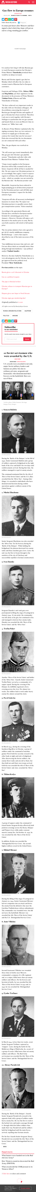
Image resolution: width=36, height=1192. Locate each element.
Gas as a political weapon (10, 277)
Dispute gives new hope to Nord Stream (16, 293)
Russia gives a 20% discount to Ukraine (15, 272)
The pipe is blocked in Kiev (11, 282)
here (14, 1188)
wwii (5, 1146)
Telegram (23, 22)
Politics (6, 315)
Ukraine (15, 315)
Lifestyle (18, 13)
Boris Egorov (21, 361)
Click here (6, 1174)
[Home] (3, 2)
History (18, 359)
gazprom (28, 311)
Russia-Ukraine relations (12, 311)
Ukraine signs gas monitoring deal (13, 298)
